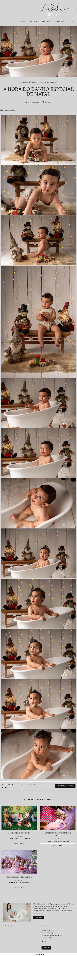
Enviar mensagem (49, 933)
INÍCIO (22, 21)
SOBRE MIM (59, 21)
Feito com (38, 954)
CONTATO (71, 21)
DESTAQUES (46, 21)
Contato (46, 948)
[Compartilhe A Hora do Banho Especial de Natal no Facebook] (2, 788)
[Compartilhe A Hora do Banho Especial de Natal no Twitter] (6, 788)
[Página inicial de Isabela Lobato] (58, 9)
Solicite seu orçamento (65, 786)
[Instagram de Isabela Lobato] (45, 941)
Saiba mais (38, 917)
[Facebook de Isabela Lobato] (42, 941)
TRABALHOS (33, 21)
